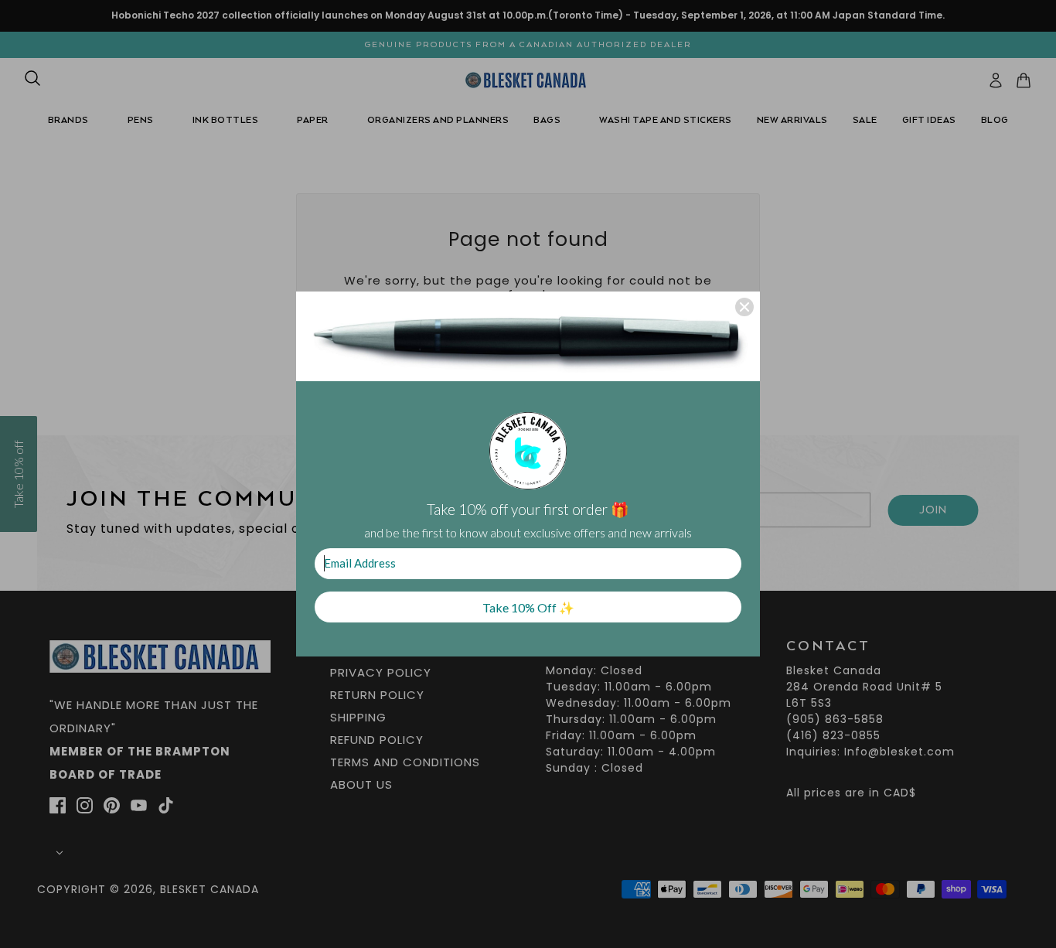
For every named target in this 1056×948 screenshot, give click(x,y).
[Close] (744, 307)
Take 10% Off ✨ (528, 607)
